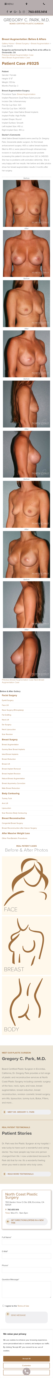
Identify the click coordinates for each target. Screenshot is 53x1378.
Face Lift (5, 705)
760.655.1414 (37, 12)
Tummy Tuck (7, 798)
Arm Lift (5, 803)
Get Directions (27, 1221)
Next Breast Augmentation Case (16, 57)
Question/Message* (10, 1279)
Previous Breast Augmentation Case (17, 55)
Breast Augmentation (40, 43)
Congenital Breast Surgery (12, 823)
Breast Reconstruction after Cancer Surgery (19, 828)
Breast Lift (6, 764)
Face (10, 909)
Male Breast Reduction (11, 788)
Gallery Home (8, 43)
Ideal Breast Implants (10, 754)
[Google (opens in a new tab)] (15, 12)
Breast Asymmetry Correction (13, 783)
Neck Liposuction (9, 729)
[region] (26, 1354)
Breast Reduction (9, 759)
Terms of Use (23, 1306)
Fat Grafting (6, 715)
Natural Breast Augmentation (13, 778)
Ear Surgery (6, 725)
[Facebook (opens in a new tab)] (7, 12)
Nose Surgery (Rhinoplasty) (13, 710)
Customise (26, 1365)
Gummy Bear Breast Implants (13, 749)
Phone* (5, 1265)
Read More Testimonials (20, 1174)
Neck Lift (5, 720)
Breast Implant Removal (11, 769)
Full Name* (6, 1237)
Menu (10, 4)
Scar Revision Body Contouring (14, 813)
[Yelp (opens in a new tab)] (20, 12)
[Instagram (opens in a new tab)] (24, 12)
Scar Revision (7, 734)
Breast (14, 969)
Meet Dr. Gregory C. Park (21, 1112)
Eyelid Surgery (8, 700)
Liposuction (6, 808)
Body (11, 1029)
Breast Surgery (22, 43)
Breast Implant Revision (11, 774)
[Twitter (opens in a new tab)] (11, 12)
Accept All (26, 1359)
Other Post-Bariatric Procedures (14, 838)
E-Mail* (5, 1251)
